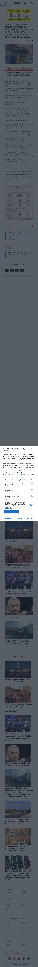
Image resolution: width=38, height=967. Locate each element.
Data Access (19, 518)
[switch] (31, 483)
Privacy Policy (29, 518)
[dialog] (19, 483)
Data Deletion (9, 518)
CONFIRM (11, 512)
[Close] (34, 449)
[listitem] (19, 480)
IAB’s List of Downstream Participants (21, 474)
